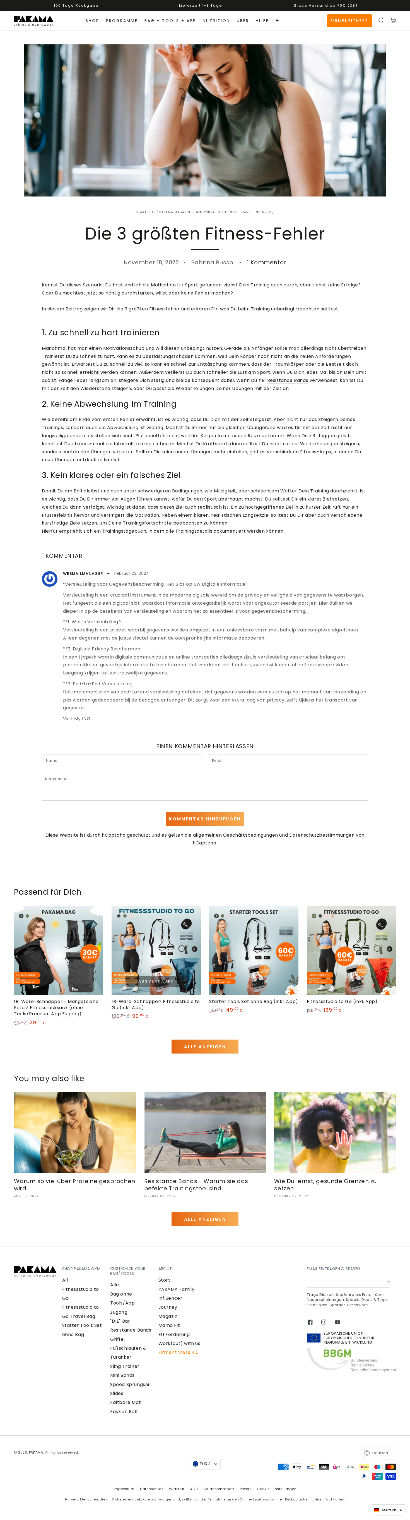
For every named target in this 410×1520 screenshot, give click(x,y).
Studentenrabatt (219, 1489)
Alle (114, 1285)
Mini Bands (122, 1375)
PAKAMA (36, 1452)
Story (164, 1280)
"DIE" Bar (120, 1321)
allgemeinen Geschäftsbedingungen (235, 835)
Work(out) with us (179, 1343)
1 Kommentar (266, 262)
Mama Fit (169, 1325)
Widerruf (177, 1489)
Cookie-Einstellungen (276, 1489)
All (65, 1280)
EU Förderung (174, 1334)
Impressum (124, 1489)
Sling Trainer (124, 1366)
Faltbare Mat (125, 1402)
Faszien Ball (123, 1411)
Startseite (145, 212)
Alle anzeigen (205, 1047)
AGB (194, 1489)
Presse (246, 1489)
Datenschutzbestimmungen (322, 835)
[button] (381, 20)
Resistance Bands (287, 380)
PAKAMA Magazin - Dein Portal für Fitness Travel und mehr (215, 212)
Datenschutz (151, 1489)
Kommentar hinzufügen (205, 819)
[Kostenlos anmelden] (388, 1281)
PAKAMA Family (176, 1289)
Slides (117, 1393)
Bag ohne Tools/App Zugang (122, 1303)
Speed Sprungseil (130, 1384)
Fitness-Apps (315, 452)
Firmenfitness (349, 20)
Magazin (168, 1316)
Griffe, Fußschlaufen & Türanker (128, 1348)
